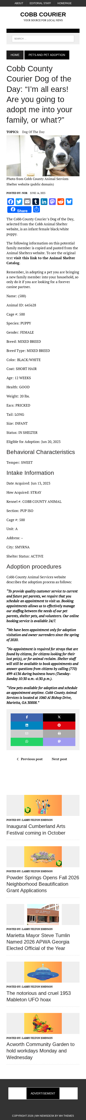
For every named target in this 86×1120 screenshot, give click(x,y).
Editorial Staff (40, 3)
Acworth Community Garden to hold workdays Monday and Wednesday (40, 1050)
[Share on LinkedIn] (27, 726)
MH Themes (66, 1115)
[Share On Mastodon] (59, 742)
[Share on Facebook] (27, 717)
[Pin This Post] (59, 726)
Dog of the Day (33, 132)
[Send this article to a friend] (27, 734)
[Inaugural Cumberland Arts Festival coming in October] (43, 813)
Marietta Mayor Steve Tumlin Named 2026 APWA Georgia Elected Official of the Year (38, 942)
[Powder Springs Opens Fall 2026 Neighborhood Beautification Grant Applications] (43, 864)
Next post (59, 759)
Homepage (64, 3)
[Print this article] (59, 734)
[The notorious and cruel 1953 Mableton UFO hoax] (43, 980)
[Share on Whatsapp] (27, 742)
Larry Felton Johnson (37, 819)
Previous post (32, 759)
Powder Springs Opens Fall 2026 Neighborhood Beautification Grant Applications (42, 884)
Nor (24, 193)
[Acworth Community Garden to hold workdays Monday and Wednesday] (43, 1031)
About (19, 3)
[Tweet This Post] (59, 717)
